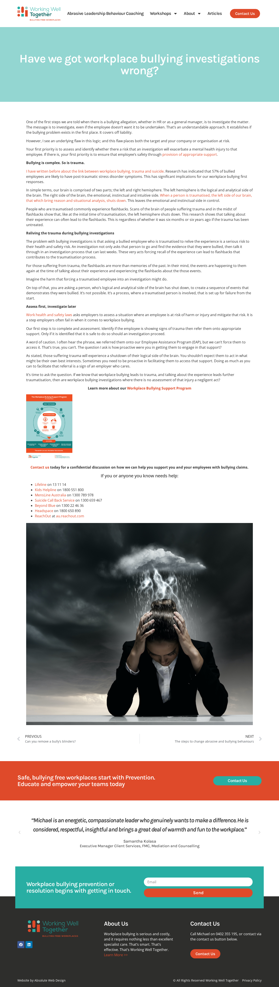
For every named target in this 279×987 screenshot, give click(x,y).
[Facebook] (20, 944)
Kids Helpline (46, 489)
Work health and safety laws (49, 314)
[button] (19, 832)
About (189, 13)
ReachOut (43, 516)
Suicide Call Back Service (55, 500)
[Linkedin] (29, 944)
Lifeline (41, 484)
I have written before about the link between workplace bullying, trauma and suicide (95, 171)
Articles (215, 13)
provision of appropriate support (189, 154)
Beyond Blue (45, 505)
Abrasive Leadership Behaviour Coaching (105, 13)
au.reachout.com (70, 516)
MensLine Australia (51, 495)
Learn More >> (116, 954)
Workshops (160, 13)
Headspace (44, 510)
